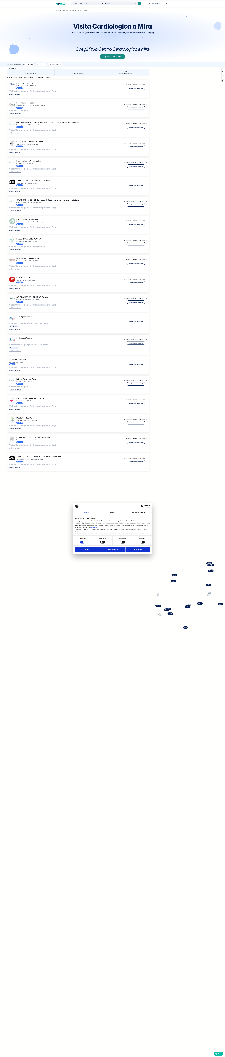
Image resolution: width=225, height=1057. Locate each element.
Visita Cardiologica (76, 11)
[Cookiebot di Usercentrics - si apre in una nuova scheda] (142, 506)
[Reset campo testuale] (102, 3)
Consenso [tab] (86, 512)
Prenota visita (63, 11)
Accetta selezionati (112, 549)
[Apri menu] (167, 3)
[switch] (102, 542)
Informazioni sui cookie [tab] (139, 512)
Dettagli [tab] (112, 512)
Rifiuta (87, 549)
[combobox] (88, 3)
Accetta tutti (138, 549)
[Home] (56, 10)
